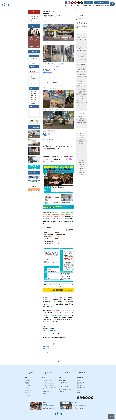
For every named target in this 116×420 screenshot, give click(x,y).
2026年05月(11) (81, 139)
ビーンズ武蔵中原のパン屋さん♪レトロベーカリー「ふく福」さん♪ (81, 61)
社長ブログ (79, 383)
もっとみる (81, 126)
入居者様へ (32, 372)
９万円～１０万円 (33, 101)
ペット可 (32, 81)
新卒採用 (79, 392)
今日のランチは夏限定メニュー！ (81, 57)
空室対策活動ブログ (46, 391)
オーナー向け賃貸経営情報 (48, 383)
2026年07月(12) (81, 135)
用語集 (26, 394)
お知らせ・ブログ (80, 382)
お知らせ (53, 352)
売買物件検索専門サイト (64, 380)
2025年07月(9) (81, 160)
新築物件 (32, 83)
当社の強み (31, 37)
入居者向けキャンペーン (64, 382)
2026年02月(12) (81, 145)
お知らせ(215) (81, 120)
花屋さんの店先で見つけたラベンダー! (81, 103)
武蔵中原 (81, 107)
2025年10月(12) (81, 154)
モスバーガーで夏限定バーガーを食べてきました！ (81, 69)
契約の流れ (27, 392)
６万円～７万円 (33, 95)
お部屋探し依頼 (28, 390)
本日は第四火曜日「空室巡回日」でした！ (81, 65)
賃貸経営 (37, 47)
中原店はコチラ (47, 72)
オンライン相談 (28, 388)
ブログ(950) (82, 118)
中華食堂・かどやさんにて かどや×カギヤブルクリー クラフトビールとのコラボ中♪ (81, 73)
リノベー (31, 43)
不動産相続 (31, 47)
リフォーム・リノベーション (48, 385)
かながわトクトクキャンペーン (81, 100)
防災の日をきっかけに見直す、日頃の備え (81, 40)
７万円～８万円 (33, 97)
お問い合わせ (84, 372)
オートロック (33, 76)
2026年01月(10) (81, 147)
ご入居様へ (89, 2)
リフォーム (37, 43)
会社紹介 (79, 380)
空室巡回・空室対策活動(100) (81, 122)
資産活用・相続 (99, 6)
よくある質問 (27, 395)
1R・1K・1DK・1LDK (34, 109)
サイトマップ (79, 388)
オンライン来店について (34, 18)
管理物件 (37, 40)
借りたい (66, 6)
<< (77, 18)
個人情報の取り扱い (81, 387)
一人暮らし (33, 71)
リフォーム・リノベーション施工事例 (49, 388)
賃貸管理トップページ (47, 380)
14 (84, 23)
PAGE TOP (111, 416)
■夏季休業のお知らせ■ (81, 54)
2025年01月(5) (81, 172)
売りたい (79, 6)
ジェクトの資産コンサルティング (66, 389)
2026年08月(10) (81, 133)
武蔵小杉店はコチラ (48, 70)
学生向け (32, 68)
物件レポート (27, 387)
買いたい (73, 6)
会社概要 (107, 6)
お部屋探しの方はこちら (101, 2)
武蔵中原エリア (28, 383)
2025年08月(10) (81, 158)
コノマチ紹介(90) (81, 124)
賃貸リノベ (91, 6)
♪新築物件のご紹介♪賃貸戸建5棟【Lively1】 (82, 92)
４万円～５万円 (33, 91)
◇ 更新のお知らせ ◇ (81, 83)
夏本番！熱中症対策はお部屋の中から (81, 81)
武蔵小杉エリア (28, 382)
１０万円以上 (33, 103)
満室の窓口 (49, 352)
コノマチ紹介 (27, 385)
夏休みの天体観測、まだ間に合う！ (81, 51)
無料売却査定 (62, 383)
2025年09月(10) (81, 156)
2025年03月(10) (81, 168)
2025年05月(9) (81, 164)
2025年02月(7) (81, 170)
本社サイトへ (79, 390)
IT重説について (33, 20)
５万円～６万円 (33, 93)
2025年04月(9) (81, 166)
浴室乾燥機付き (33, 78)
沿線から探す (33, 61)
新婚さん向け (33, 73)
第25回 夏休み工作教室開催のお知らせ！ (81, 95)
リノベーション (33, 86)
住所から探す (33, 63)
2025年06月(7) (81, 162)
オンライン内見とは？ (34, 16)
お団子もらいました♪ (81, 89)
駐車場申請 (67, 372)
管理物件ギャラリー (46, 390)
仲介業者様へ (50, 372)
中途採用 (79, 394)
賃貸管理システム (46, 382)
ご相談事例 (62, 391)
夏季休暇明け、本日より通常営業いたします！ (81, 48)
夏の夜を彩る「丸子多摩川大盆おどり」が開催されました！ (81, 77)
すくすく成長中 (81, 98)
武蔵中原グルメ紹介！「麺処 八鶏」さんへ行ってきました (81, 86)
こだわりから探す (34, 58)
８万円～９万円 (33, 99)
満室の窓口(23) (81, 116)
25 (79, 26)
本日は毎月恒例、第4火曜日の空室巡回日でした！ (82, 37)
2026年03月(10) (81, 143)
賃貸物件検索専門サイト (30, 380)
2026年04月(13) (81, 141)
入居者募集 (37, 37)
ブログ (48, 73)
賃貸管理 (85, 6)
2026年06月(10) (81, 137)
